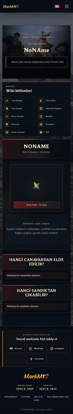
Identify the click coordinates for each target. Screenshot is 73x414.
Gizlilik (38, 397)
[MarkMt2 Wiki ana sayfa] (36, 376)
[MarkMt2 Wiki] (11, 6)
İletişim (25, 397)
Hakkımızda (10, 397)
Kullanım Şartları (58, 397)
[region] (36, 275)
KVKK (36, 400)
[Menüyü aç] (67, 6)
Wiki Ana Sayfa (36, 44)
